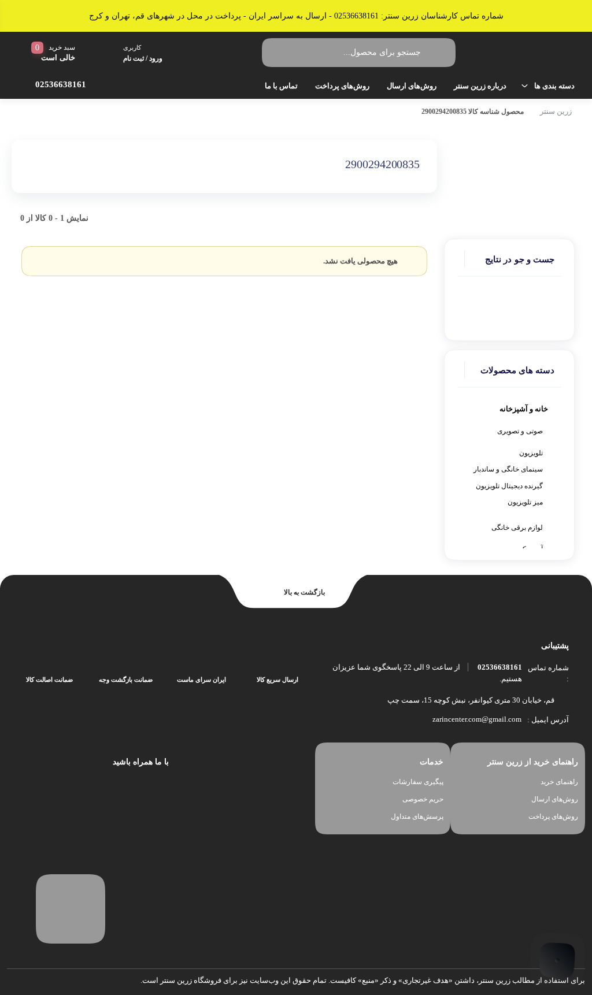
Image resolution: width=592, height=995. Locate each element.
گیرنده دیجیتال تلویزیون (509, 486)
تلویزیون (531, 453)
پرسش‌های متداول (417, 816)
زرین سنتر (556, 111)
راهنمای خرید (559, 782)
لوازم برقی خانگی (517, 528)
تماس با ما (281, 85)
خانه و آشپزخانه (524, 408)
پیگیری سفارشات (418, 782)
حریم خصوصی (422, 799)
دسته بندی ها (554, 85)
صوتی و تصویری (520, 431)
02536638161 (500, 667)
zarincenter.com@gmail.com (476, 719)
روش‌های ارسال (411, 85)
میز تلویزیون (525, 502)
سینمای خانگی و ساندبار (508, 469)
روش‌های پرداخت (342, 85)
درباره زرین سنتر (480, 85)
